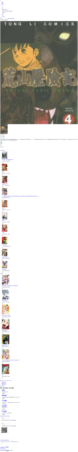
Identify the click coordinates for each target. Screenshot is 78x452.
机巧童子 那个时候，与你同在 (6, 315)
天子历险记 (4, 411)
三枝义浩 (3, 136)
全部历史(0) (3, 12)
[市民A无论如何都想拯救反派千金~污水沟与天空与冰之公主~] (5, 358)
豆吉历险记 (4, 405)
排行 (2, 3)
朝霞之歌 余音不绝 (4, 300)
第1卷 (4, 384)
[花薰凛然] (4, 219)
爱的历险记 (4, 395)
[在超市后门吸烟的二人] (4, 255)
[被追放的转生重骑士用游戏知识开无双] (4, 158)
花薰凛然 (3, 220)
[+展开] (16, 140)
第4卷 (6, 380)
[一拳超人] (4, 231)
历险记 (3, 390)
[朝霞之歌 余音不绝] (5, 299)
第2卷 (4, 383)
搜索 (8, 18)
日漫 (2, 4)
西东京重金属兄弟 (4, 330)
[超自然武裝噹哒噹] (4, 243)
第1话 (4, 409)
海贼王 (3, 171)
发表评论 (15, 420)
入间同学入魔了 (4, 269)
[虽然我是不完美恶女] (4, 182)
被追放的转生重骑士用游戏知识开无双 (7, 159)
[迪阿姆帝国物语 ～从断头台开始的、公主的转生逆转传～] (5, 284)
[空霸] (5, 373)
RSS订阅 (3, 450)
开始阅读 (3, 447)
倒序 (10, 380)
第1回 (4, 393)
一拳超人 (3, 232)
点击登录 (11, 11)
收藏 (1, 447)
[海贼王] (4, 170)
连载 (1, 380)
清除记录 (6, 9)
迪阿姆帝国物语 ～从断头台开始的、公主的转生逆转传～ (10, 285)
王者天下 (3, 208)
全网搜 (13, 18)
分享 (1, 450)
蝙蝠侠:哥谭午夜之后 (5, 345)
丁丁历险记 (4, 400)
